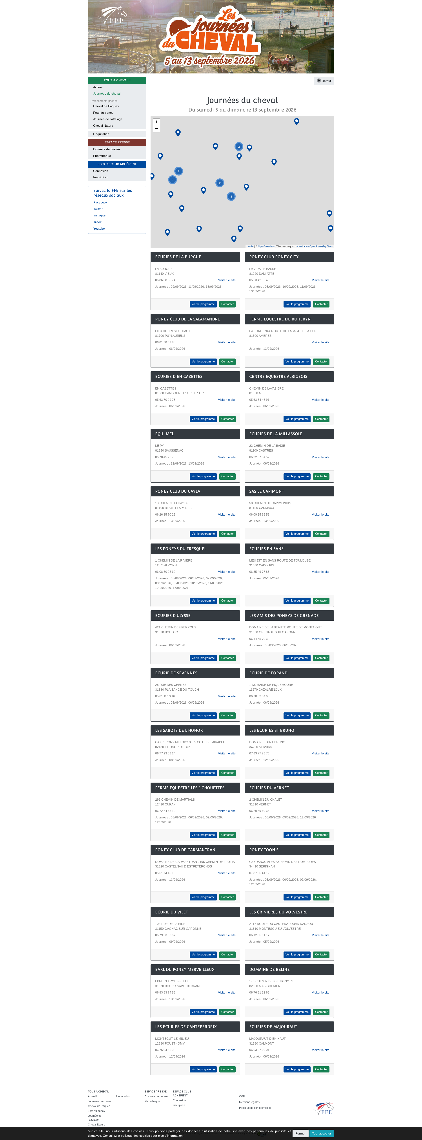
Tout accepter (321, 1133)
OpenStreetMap (266, 246)
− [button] (156, 128)
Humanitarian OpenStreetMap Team (314, 246)
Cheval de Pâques (106, 106)
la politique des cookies (134, 1135)
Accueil (98, 87)
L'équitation (101, 134)
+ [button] (156, 122)
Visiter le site (227, 280)
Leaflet (250, 246)
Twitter (98, 209)
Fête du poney (103, 112)
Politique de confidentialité (255, 1107)
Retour (326, 80)
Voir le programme (203, 304)
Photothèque (102, 155)
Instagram (100, 215)
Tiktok (97, 222)
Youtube (99, 228)
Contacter (227, 304)
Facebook (100, 202)
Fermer (300, 1133)
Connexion (100, 171)
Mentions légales (249, 1102)
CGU (242, 1096)
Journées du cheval (106, 93)
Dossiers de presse (106, 149)
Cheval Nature (103, 125)
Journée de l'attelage (107, 119)
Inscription (100, 177)
